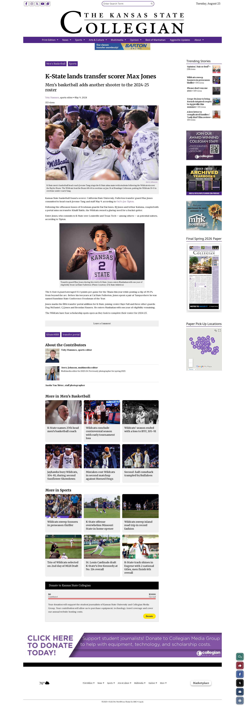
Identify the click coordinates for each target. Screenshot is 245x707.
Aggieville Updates (180, 39)
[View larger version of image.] (102, 142)
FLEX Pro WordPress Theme (120, 702)
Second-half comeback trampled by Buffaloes (138, 473)
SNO (135, 702)
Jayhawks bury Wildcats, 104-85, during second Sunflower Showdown (62, 475)
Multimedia (117, 39)
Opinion (134, 39)
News (65, 39)
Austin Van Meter (54, 385)
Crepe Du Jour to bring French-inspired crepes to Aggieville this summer (199, 103)
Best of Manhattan (155, 39)
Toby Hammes (52, 97)
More (162, 683)
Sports (78, 39)
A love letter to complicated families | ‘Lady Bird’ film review (198, 115)
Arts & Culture (96, 39)
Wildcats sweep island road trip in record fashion (138, 525)
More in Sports (58, 490)
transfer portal (71, 334)
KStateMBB (52, 334)
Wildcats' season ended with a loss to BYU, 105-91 (140, 429)
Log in (141, 702)
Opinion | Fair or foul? (198, 66)
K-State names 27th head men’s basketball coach (63, 429)
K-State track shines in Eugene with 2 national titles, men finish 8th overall (139, 567)
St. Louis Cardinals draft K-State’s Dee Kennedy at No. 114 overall (102, 566)
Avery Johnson (151, 182)
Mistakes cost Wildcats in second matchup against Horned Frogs (100, 475)
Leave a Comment (102, 323)
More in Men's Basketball (67, 396)
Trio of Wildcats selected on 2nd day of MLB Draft (62, 564)
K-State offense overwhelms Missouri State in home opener (99, 525)
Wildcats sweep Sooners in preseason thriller (198, 80)
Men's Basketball (55, 63)
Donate (149, 616)
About (198, 39)
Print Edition (48, 39)
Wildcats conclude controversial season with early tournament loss (100, 433)
